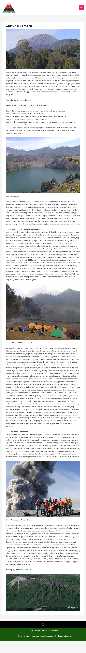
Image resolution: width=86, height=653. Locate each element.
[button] (43, 624)
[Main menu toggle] (81, 7)
